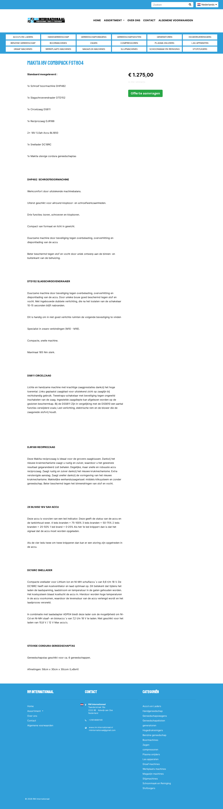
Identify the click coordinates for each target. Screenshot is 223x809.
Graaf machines (23, 49)
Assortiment (113, 20)
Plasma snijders (164, 43)
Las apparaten (200, 43)
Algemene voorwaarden (176, 20)
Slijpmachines (129, 49)
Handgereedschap (58, 37)
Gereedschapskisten (129, 37)
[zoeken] (190, 4)
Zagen (93, 43)
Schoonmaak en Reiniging (164, 49)
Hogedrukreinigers (200, 37)
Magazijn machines (94, 49)
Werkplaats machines (58, 49)
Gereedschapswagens (93, 37)
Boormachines (58, 43)
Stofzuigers (200, 49)
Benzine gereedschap (23, 43)
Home (97, 20)
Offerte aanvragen (145, 93)
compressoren (129, 43)
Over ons (133, 20)
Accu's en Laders (23, 37)
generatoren (164, 37)
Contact (149, 20)
